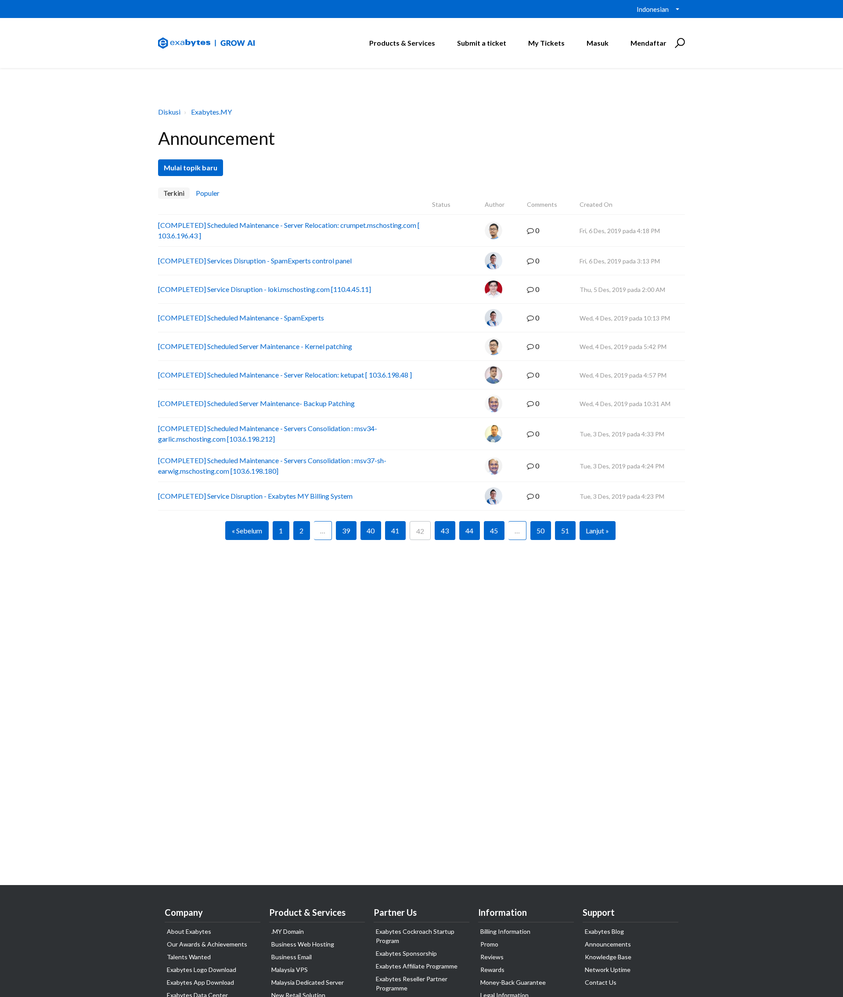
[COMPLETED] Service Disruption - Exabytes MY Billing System (255, 496)
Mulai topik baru (190, 167)
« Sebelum (247, 530)
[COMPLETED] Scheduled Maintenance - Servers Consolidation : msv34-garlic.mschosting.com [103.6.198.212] (267, 433)
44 (469, 530)
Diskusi (169, 112)
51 (565, 530)
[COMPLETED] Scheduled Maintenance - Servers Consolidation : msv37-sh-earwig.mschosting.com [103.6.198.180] (272, 465)
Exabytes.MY (211, 112)
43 (445, 530)
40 (371, 530)
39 (346, 530)
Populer (208, 193)
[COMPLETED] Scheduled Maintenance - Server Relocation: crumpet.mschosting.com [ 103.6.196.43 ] (289, 230)
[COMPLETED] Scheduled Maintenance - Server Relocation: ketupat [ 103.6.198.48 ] (285, 375)
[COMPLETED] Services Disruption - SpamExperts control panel (255, 260)
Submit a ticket (481, 43)
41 (395, 530)
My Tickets (546, 43)
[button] (678, 43)
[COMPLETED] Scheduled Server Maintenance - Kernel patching (255, 346)
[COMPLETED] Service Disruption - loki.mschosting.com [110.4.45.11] (264, 289)
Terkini (173, 193)
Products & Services (402, 43)
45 (494, 530)
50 (540, 530)
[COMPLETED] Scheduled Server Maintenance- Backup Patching (256, 403)
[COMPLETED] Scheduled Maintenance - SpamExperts (241, 317)
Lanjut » (597, 530)
